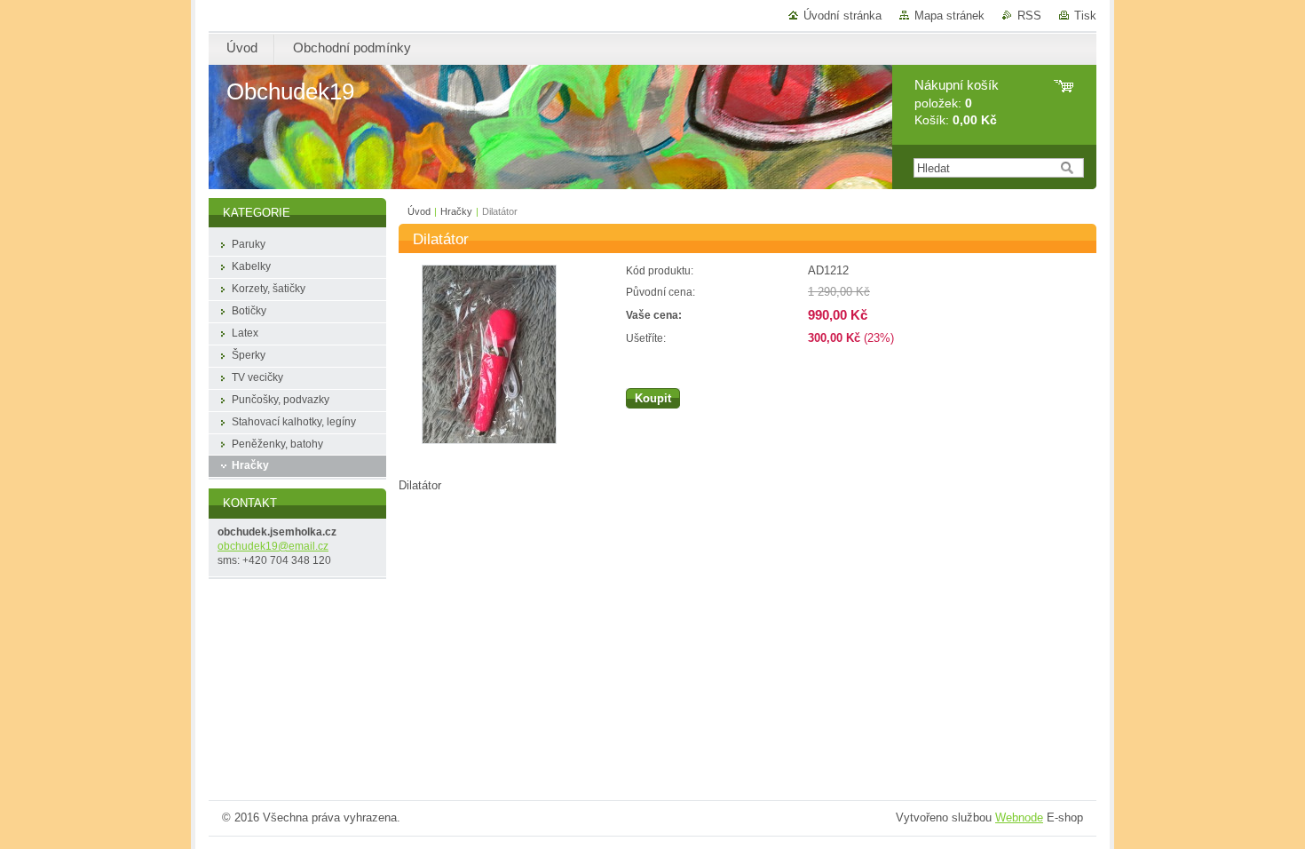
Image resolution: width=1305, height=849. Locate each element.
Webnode (1019, 817)
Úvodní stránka (842, 15)
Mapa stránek (949, 15)
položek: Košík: (956, 102)
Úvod (419, 211)
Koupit (653, 398)
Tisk (1085, 15)
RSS (1029, 15)
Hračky (456, 211)
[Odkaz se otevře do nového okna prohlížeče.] (489, 440)
